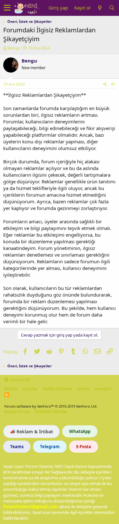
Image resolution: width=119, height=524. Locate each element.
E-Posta (83, 446)
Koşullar (30, 388)
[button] (7, 8)
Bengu (14, 48)
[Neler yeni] (100, 8)
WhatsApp (79, 431)
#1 (113, 84)
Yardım (83, 388)
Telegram (50, 446)
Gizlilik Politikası (57, 388)
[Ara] (112, 8)
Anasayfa (102, 388)
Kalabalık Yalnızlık (51, 411)
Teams (16, 446)
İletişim (11, 388)
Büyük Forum (17, 411)
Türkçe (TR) (19, 380)
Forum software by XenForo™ (50, 406)
